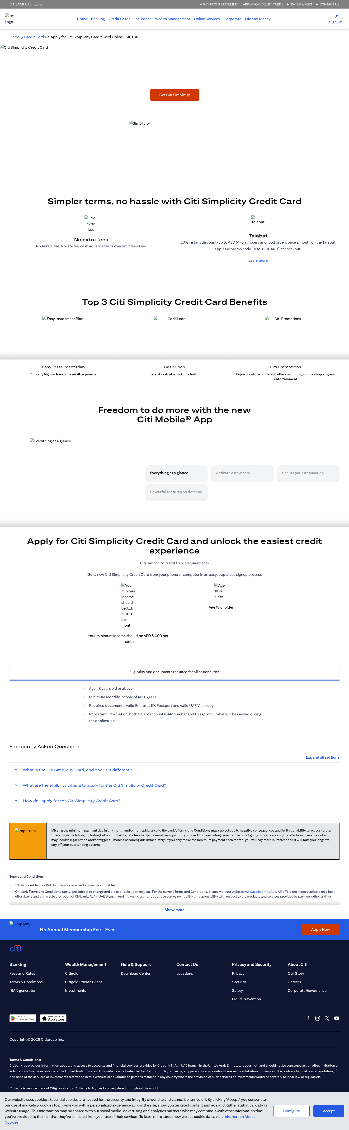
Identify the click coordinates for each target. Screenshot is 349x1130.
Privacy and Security (252, 964)
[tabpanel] (174, 704)
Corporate (232, 19)
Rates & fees (301, 4)
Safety (237, 990)
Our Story (296, 973)
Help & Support (136, 964)
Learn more (258, 260)
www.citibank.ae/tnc (260, 892)
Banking (98, 19)
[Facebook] (308, 1018)
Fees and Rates (22, 973)
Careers (294, 982)
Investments (75, 990)
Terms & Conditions (26, 982)
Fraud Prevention (246, 999)
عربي (39, 4)
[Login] (337, 16)
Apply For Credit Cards (263, 4)
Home (82, 19)
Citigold (72, 973)
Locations (184, 973)
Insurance (142, 19)
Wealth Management (172, 19)
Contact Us (330, 4)
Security (239, 982)
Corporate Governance (307, 990)
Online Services (207, 19)
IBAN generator (22, 990)
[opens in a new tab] (22, 1018)
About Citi (297, 964)
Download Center (136, 973)
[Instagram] (318, 1018)
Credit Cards (120, 19)
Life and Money (257, 19)
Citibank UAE (20, 4)
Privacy (238, 973)
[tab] (98, 19)
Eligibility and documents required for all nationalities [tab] (174, 672)
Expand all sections (323, 757)
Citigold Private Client (83, 982)
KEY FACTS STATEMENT (221, 4)
